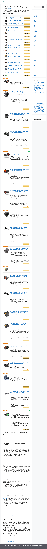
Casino (35, 25)
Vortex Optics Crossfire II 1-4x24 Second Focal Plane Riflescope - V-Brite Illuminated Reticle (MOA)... (18, 293)
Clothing (35, 27)
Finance (35, 36)
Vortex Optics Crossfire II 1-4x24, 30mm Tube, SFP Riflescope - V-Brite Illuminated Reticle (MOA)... (18, 228)
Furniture (35, 40)
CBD (34, 26)
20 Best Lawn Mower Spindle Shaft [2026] (9, 541)
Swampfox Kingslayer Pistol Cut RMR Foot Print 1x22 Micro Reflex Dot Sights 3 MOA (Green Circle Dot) (19, 154)
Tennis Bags (35, 69)
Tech (34, 66)
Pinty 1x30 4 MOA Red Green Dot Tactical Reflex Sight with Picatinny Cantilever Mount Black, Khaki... (19, 132)
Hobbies (35, 49)
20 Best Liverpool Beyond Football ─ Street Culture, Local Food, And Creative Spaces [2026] (39, 86)
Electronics (35, 32)
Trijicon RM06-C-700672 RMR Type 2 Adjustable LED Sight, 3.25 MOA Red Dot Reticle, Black (19, 413)
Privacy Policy (35, 1)
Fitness (35, 37)
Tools (34, 71)
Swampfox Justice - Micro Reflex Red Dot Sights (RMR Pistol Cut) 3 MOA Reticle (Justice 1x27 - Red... (19, 191)
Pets (34, 59)
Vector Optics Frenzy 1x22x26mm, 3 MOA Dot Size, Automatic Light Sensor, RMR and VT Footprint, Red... (18, 276)
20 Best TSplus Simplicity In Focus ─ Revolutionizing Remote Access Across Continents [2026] (39, 104)
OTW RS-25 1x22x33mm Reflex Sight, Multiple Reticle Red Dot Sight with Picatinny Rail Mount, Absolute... (19, 324)
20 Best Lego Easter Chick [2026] (8, 540)
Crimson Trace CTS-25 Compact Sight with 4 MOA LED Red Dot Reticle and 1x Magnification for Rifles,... (19, 114)
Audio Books (35, 16)
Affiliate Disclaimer (40, 1)
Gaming (35, 45)
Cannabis (35, 22)
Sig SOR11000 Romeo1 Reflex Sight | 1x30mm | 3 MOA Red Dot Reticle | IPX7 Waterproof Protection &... (19, 170)
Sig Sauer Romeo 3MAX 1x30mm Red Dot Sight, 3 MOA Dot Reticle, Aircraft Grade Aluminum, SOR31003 (19, 268)
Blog (27, 1)
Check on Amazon (27, 20)
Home (21, 1)
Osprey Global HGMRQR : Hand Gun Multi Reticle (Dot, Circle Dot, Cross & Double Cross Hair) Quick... (18, 376)
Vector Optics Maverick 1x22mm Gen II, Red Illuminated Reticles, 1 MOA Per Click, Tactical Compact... (19, 212)
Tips (34, 70)
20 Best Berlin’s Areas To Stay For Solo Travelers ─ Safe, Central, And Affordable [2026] (39, 95)
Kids (34, 51)
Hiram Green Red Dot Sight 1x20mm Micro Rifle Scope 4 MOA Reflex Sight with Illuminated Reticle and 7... (19, 92)
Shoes (35, 64)
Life (34, 56)
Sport (34, 65)
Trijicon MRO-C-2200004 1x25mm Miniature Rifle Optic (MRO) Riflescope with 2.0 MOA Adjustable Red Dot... (19, 249)
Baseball (35, 17)
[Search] (43, 7)
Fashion (35, 35)
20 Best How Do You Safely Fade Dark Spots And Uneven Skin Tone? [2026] (39, 83)
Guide (35, 46)
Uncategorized (36, 74)
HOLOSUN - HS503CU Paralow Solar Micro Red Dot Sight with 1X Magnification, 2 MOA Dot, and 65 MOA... (19, 312)
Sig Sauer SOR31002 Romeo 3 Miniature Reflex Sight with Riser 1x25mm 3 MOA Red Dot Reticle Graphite (19, 346)
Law (34, 55)
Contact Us (30, 1)
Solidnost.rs (24, 547)
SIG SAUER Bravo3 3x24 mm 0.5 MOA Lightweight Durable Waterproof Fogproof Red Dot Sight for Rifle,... (19, 392)
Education (35, 31)
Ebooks (35, 30)
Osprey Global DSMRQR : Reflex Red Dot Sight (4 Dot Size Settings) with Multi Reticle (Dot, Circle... (19, 363)
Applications (35, 15)
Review (24, 1)
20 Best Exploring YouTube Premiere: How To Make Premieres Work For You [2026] (39, 107)
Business (35, 21)
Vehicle (35, 75)
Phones (35, 60)
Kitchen (35, 54)
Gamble (35, 41)
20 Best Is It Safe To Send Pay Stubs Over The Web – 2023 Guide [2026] (38, 89)
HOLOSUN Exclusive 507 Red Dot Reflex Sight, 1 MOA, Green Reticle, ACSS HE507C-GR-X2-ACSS (18, 80)
